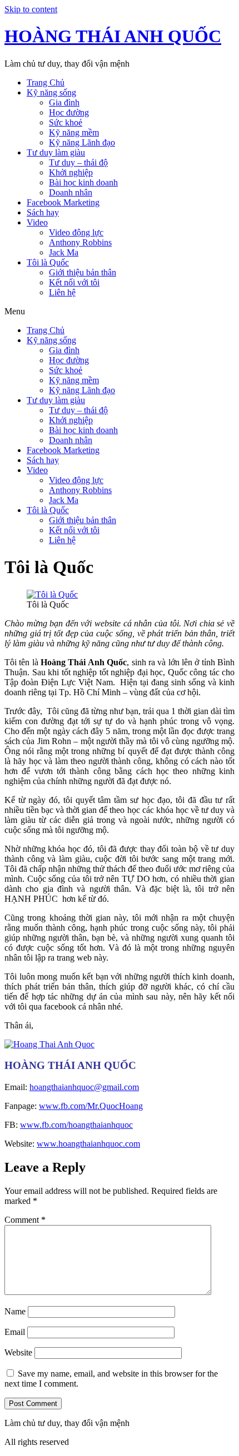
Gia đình (64, 102)
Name (15, 1311)
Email (14, 1332)
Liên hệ (62, 292)
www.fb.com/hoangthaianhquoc (76, 1124)
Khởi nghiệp (71, 172)
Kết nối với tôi (74, 282)
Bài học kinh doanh (83, 182)
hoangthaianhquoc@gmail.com (84, 1087)
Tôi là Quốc (48, 262)
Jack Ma (63, 252)
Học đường (69, 112)
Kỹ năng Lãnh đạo (82, 142)
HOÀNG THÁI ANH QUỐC (112, 36)
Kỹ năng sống (51, 92)
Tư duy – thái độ (78, 162)
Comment (25, 1219)
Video (37, 222)
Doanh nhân (70, 192)
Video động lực (76, 232)
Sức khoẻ (65, 122)
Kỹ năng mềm (74, 132)
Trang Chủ (45, 82)
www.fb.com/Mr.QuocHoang (91, 1106)
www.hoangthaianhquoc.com (88, 1143)
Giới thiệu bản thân (82, 272)
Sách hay (43, 212)
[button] (119, 312)
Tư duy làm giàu (56, 152)
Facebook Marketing (63, 202)
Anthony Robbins (80, 242)
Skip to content (30, 9)
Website (18, 1352)
